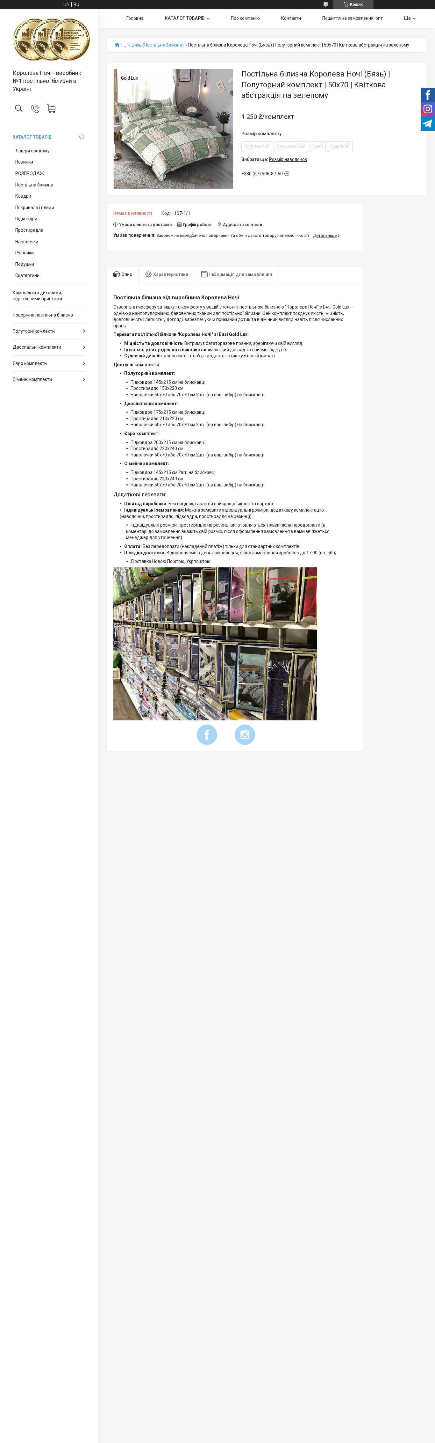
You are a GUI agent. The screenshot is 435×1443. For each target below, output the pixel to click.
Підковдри (26, 218)
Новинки (24, 161)
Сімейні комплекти (32, 379)
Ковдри (23, 196)
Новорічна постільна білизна (43, 314)
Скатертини (27, 275)
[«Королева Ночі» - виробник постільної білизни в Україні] (49, 39)
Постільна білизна (34, 184)
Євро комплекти (30, 363)
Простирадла (29, 230)
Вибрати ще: (274, 159)
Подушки (24, 264)
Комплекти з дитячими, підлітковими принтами (37, 296)
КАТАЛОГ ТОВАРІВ (32, 137)
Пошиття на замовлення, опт (352, 18)
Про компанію (245, 18)
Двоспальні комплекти (37, 347)
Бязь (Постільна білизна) (158, 45)
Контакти (291, 18)
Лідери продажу (32, 150)
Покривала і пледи (34, 207)
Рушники (24, 252)
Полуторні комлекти (34, 331)
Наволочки (26, 241)
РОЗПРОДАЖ (29, 173)
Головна (135, 18)
